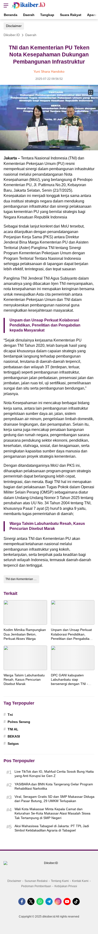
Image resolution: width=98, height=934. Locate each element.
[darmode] (93, 5)
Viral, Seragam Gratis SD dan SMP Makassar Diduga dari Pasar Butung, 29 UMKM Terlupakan (54, 799)
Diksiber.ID (12, 35)
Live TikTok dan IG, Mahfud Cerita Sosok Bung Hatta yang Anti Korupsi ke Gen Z (54, 774)
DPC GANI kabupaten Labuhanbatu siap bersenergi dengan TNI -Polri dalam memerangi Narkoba (69, 684)
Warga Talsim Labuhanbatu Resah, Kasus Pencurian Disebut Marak (47, 526)
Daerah (30, 35)
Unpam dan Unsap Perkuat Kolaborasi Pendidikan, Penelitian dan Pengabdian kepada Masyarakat (45, 325)
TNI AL (13, 729)
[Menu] (5, 5)
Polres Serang (19, 722)
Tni (10, 715)
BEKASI (14, 736)
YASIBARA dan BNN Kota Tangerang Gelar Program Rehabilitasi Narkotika (54, 786)
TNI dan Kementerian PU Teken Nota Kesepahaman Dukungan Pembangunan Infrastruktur (22, 579)
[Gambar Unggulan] (49, 149)
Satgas (13, 743)
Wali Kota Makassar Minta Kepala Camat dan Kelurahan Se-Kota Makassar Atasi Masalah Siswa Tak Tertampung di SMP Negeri (52, 813)
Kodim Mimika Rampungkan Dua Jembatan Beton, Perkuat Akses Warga (25, 634)
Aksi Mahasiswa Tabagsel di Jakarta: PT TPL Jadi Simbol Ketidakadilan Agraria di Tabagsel (52, 828)
